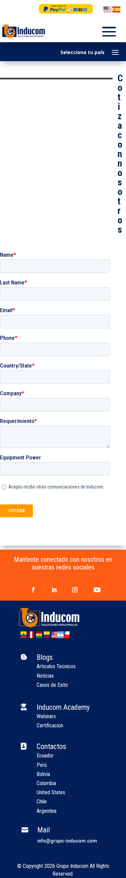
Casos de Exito (52, 685)
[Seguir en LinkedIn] (54, 590)
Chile (42, 801)
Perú (42, 765)
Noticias (45, 676)
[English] (107, 9)
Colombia (46, 783)
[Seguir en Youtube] (97, 590)
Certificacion (50, 725)
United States (51, 792)
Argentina (46, 811)
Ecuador (45, 755)
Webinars (46, 716)
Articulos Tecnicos (56, 666)
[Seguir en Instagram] (75, 590)
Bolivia (43, 774)
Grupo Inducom (72, 866)
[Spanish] (116, 9)
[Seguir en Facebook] (33, 590)
